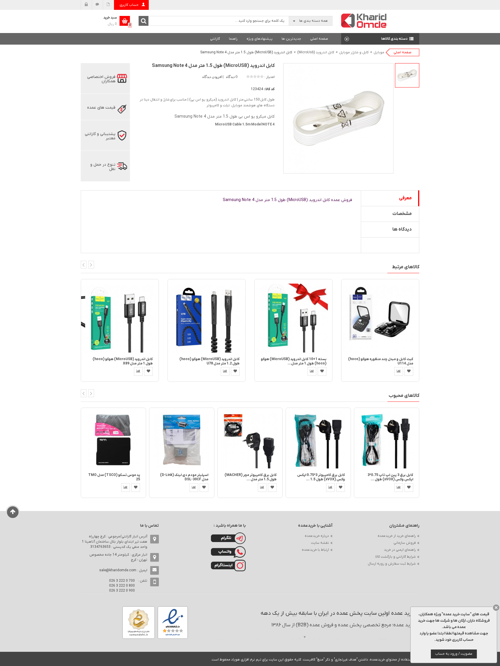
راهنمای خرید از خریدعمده (397, 536)
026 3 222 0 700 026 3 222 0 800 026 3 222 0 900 (122, 586)
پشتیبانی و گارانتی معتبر (100, 136)
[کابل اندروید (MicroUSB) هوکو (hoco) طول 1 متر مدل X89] (119, 317)
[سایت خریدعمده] (364, 20)
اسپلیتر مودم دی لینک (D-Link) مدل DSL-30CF (184, 477)
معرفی (405, 198)
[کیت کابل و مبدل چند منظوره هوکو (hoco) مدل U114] (380, 317)
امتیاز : (269, 77)
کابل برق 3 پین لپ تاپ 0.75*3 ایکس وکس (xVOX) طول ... (390, 477)
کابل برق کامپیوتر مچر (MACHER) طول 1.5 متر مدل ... (251, 477)
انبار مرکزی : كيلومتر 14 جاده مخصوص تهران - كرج (118, 557)
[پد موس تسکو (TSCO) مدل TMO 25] (113, 440)
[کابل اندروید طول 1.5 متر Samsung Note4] (407, 75)
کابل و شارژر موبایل (354, 52)
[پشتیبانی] (97, 5)
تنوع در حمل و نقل (102, 167)
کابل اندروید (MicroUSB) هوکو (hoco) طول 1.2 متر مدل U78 (209, 361)
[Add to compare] (138, 371)
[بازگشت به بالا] (13, 512)
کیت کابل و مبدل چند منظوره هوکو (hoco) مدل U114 (380, 361)
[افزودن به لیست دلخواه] (148, 371)
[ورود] (86, 5)
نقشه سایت (320, 543)
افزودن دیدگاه (212, 77)
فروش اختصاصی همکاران (101, 79)
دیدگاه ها (402, 229)
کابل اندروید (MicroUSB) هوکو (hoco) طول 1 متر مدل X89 (123, 361)
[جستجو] (143, 21)
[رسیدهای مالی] (108, 5)
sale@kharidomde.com (117, 570)
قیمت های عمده (101, 107)
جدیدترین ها (291, 39)
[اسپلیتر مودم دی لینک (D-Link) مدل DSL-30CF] (182, 440)
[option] (407, 75)
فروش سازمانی (405, 543)
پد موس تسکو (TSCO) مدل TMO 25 (114, 477)
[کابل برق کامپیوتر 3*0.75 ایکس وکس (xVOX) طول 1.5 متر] (318, 440)
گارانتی (215, 39)
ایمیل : (123, 570)
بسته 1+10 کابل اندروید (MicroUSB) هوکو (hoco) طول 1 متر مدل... (293, 361)
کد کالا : (269, 89)
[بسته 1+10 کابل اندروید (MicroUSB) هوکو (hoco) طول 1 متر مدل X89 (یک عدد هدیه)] (293, 317)
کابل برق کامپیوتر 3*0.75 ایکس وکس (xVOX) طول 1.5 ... (321, 477)
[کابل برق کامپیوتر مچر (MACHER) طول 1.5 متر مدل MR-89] (250, 440)
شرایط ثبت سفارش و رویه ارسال (392, 563)
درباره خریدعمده (317, 536)
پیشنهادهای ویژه (260, 39)
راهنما (233, 39)
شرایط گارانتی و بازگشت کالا (395, 556)
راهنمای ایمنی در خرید (400, 550)
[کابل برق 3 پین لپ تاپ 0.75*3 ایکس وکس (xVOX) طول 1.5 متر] (387, 440)
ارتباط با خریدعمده (315, 550)
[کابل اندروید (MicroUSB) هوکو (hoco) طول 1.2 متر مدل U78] (206, 317)
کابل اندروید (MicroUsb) (315, 52)
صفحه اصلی (319, 39)
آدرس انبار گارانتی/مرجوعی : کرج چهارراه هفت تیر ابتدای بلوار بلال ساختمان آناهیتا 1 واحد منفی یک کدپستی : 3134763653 (114, 541)
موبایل (379, 52)
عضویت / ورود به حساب (454, 654)
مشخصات (402, 214)
